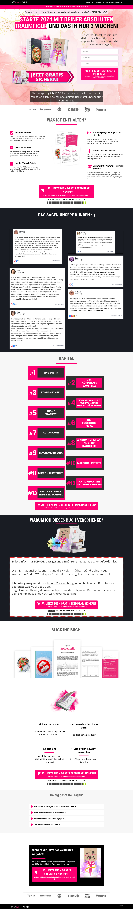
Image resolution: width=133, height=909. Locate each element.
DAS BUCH (89, 2)
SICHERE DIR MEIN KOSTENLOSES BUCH (109, 2)
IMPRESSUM (120, 905)
